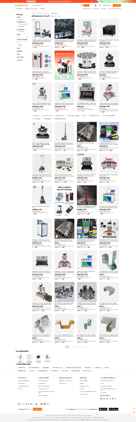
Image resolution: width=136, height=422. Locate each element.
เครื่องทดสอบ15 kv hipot (94, 115)
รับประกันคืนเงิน (42, 383)
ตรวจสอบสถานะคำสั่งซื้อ (105, 386)
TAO (79, 415)
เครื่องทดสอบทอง (55, 370)
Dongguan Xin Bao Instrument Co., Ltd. (40, 46)
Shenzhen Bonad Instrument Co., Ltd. (40, 109)
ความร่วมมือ (103, 392)
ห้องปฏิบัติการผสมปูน (22, 370)
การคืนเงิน (82, 388)
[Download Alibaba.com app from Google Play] (113, 409)
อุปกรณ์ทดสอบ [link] (54, 13)
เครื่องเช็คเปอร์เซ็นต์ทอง (43, 370)
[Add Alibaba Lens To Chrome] (37, 409)
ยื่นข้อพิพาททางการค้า (84, 386)
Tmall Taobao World (61, 415)
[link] (134, 408)
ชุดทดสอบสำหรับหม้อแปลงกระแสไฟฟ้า (74, 367)
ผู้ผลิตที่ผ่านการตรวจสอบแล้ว (65, 380)
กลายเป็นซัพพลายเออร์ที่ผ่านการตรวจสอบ (108, 389)
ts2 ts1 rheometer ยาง (47, 115)
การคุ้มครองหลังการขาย (43, 388)
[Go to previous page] (64, 347)
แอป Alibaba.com (93, 409)
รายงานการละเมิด (84, 394)
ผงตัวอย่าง (107, 367)
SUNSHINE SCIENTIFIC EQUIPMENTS (85, 109)
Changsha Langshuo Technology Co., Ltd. (86, 46)
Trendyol (83, 415)
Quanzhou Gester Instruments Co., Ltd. (107, 46)
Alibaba (33, 13)
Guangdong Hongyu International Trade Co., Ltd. (42, 245)
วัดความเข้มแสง (65, 370)
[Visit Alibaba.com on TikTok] (115, 399)
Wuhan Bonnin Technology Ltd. (39, 77)
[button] (82, 5)
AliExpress (48, 415)
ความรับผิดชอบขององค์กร (23, 386)
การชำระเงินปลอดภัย (43, 380)
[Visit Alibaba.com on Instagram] (110, 399)
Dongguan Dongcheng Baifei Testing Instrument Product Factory (42, 149)
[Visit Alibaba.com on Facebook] (101, 399)
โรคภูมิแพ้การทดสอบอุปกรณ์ (60, 118)
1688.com (53, 415)
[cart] (100, 5)
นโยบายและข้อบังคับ (43, 395)
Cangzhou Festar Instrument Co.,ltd (85, 212)
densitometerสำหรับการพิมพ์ (108, 115)
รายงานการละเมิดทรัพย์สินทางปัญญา (88, 391)
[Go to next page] (87, 347)
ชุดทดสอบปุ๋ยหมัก (48, 118)
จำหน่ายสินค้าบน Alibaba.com (107, 380)
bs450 (85, 115)
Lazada (68, 415)
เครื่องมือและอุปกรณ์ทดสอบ (43, 13)
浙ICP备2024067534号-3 (104, 419)
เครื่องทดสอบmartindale (57, 367)
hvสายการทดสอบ (37, 118)
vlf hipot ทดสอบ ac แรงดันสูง (73, 115)
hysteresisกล (36, 115)
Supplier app (73, 409)
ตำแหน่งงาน (20, 388)
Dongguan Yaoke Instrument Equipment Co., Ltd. (109, 77)
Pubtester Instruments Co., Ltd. (61, 109)
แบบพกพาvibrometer (60, 115)
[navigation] (23, 180)
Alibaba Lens (23, 409)
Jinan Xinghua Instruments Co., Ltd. (85, 77)
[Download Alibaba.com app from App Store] (103, 409)
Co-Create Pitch (21, 383)
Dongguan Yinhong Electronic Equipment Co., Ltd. (109, 110)
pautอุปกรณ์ (32, 370)
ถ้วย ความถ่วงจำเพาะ (88, 370)
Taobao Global (74, 415)
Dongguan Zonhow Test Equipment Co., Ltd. (64, 149)
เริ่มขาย (102, 383)
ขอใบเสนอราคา (62, 383)
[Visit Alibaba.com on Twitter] (107, 399)
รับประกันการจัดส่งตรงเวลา (44, 386)
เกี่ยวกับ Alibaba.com (22, 377)
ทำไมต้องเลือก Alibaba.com (23, 380)
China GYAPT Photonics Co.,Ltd (106, 149)
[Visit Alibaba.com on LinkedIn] (104, 399)
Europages (88, 415)
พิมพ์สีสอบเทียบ (46, 367)
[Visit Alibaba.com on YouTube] (112, 399)
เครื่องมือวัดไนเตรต (21, 367)
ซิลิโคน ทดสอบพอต (76, 370)
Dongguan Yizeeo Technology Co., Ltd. (63, 46)
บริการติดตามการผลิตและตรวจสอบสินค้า (46, 392)
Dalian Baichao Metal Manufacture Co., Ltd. (86, 149)
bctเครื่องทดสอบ (98, 367)
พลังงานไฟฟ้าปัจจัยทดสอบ (34, 367)
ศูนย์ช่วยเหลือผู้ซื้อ (84, 380)
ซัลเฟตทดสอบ (88, 367)
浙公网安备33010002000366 (91, 419)
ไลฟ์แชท (82, 383)
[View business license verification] (80, 420)
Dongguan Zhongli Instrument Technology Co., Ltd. (42, 180)
